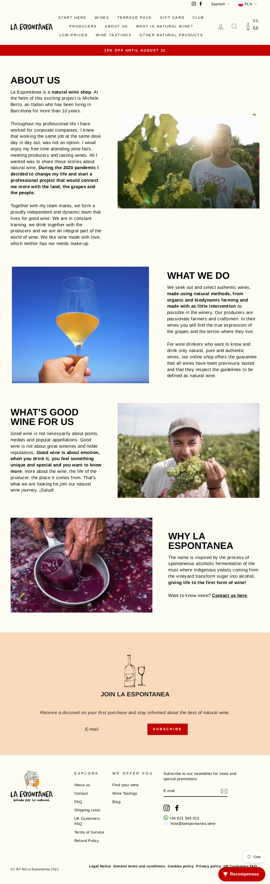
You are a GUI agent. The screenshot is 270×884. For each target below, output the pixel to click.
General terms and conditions (139, 866)
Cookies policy (181, 866)
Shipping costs (87, 810)
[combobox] (255, 28)
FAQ (78, 802)
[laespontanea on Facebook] (177, 808)
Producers (83, 26)
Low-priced (73, 35)
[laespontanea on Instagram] (166, 808)
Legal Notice (100, 866)
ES (255, 21)
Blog (116, 802)
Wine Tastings (114, 35)
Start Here (72, 18)
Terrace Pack (134, 18)
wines (102, 18)
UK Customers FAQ (87, 821)
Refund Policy (86, 841)
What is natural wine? (164, 26)
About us (116, 26)
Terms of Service (89, 832)
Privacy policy (208, 866)
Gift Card (172, 18)
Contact (81, 793)
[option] (255, 21)
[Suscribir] (224, 791)
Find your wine (125, 785)
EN (255, 28)
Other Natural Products (171, 35)
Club (198, 18)
